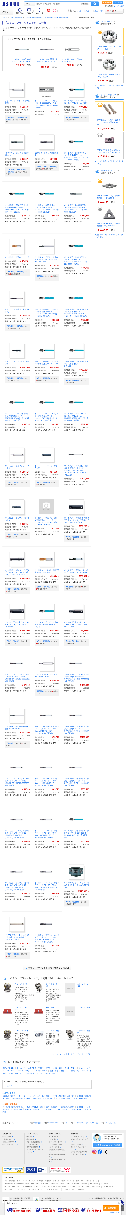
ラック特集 (44, 1184)
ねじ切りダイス (106, 21)
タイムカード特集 (59, 1181)
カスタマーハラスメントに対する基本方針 (34, 1146)
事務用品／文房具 (8, 1096)
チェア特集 (35, 1184)
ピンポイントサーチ (69, 1189)
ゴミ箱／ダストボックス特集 (60, 1184)
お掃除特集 (75, 1184)
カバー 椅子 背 (15, 1073)
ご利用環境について (55, 1145)
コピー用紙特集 (9, 1181)
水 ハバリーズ (111, 1123)
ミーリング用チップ (108, 95)
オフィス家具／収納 (63, 1098)
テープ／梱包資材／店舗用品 (12, 1107)
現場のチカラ (27, 1187)
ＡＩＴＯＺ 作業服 (35, 1068)
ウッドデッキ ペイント (33, 1073)
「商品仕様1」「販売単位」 (15, 272)
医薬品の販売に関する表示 (57, 1161)
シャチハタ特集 (108, 1187)
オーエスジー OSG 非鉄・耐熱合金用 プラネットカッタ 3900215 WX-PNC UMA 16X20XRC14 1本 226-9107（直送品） (76, 470)
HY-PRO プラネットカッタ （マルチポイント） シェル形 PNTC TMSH (76, 885)
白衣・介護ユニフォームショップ (15, 1189)
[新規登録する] (111, 1208)
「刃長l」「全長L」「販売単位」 (47, 167)
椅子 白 (64, 1071)
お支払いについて (8, 1142)
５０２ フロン (70, 1068)
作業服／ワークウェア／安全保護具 (68, 1109)
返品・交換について (9, 1145)
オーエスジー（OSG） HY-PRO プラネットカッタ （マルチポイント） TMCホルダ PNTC (76, 520)
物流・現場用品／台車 (35, 1107)
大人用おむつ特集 (83, 1187)
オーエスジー (8, 1086)
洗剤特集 (84, 1184)
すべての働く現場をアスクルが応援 (54, 1187)
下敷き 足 (75, 1071)
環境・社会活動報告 (33, 1142)
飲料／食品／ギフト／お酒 (43, 1098)
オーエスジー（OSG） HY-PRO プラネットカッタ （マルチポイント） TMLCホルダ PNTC (17, 572)
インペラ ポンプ (40, 1071)
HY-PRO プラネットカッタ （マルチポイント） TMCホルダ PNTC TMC (17, 624)
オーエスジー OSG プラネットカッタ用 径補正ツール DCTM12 (76, 363)
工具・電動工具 (51, 1107)
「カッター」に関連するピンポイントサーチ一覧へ (73, 1054)
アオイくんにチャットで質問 (108, 1145)
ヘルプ (121, 6)
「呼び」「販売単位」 (72, 117)
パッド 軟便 (50, 1073)
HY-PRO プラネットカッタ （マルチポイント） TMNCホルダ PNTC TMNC (76, 624)
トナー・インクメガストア (26, 1181)
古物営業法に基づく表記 (57, 1150)
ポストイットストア (35, 1189)
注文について (6, 1137)
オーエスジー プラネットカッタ (17, 257)
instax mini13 (53, 1123)
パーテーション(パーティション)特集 (16, 1184)
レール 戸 (21, 1068)
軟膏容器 (37, 1123)
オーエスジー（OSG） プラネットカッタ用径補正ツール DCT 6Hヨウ (47, 624)
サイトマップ (53, 1137)
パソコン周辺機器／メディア (63, 1096)
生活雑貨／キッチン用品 (21, 1098)
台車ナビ (37, 1187)
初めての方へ (114, 1213)
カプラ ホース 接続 (54, 1068)
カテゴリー (5, 12)
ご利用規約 (52, 1139)
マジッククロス (8, 1068)
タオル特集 (104, 1184)
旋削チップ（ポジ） (108, 171)
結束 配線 (54, 1071)
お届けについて (7, 1139)
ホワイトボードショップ (89, 1181)
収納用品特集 (96, 1187)
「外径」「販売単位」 (13, 482)
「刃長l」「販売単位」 (43, 587)
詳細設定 (85, 4)
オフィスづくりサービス (52, 1189)
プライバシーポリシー (56, 1142)
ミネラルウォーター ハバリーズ (86, 1123)
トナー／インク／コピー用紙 (39, 1096)
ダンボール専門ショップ (12, 1187)
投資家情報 (30, 1139)
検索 (95, 3)
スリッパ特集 (94, 1184)
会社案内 (29, 1137)
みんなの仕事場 (76, 1144)
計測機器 (80, 1107)
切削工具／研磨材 (67, 1107)
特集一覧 (81, 1189)
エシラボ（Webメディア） (78, 1148)
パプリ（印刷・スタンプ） (80, 1139)
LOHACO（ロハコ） (78, 1137)
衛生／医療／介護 (80, 1098)
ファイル (22, 1096)
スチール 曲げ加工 (24, 1071)
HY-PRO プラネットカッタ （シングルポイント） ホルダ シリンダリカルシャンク (17, 937)
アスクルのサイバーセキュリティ (34, 1151)
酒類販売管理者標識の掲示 (57, 1156)
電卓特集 (40, 1181)
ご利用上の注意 (54, 1147)
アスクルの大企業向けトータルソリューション (80, 1153)
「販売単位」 (40, 276)
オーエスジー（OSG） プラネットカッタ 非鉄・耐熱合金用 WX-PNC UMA (46, 259)
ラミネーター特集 (73, 1181)
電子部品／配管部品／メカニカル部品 (38, 1109)
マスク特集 (71, 1187)
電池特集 (48, 1181)
